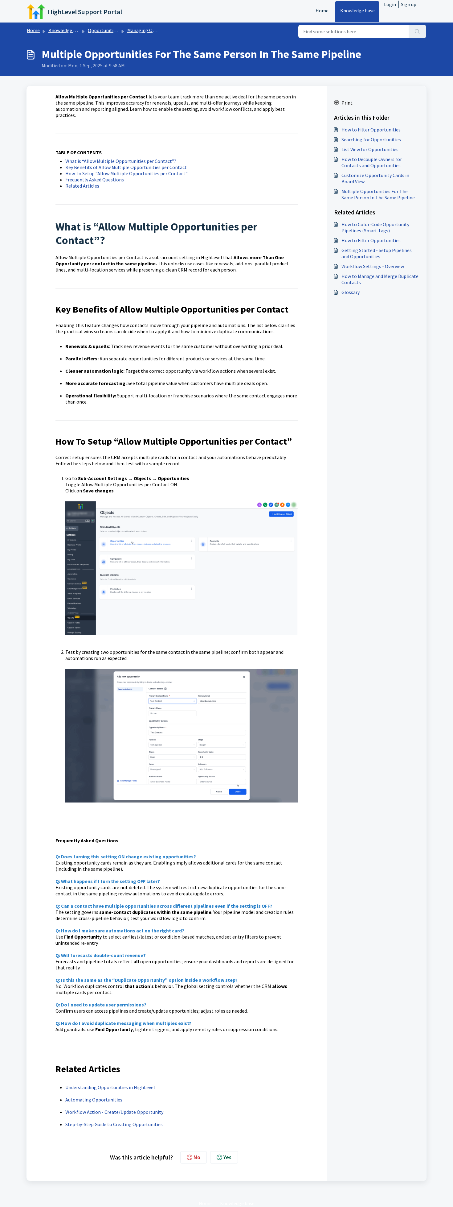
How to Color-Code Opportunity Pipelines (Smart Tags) (375, 227)
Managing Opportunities (153, 30)
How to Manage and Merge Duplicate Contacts (379, 279)
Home (322, 10)
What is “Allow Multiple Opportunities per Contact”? (120, 161)
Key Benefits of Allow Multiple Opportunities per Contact (126, 167)
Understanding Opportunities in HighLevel (110, 1087)
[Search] (417, 31)
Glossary (350, 292)
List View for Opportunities (369, 149)
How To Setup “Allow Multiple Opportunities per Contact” (126, 173)
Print (347, 103)
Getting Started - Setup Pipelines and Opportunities (376, 253)
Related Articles (82, 186)
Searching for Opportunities (371, 139)
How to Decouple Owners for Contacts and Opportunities (371, 162)
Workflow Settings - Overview (372, 266)
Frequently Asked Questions (94, 179)
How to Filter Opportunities (371, 130)
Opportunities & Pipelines (115, 30)
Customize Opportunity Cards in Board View (375, 178)
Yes (227, 1157)
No (197, 1157)
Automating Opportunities (93, 1100)
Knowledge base (357, 10)
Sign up (408, 4)
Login (390, 4)
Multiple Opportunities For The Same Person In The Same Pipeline (378, 194)
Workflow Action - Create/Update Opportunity (114, 1112)
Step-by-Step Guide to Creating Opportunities (114, 1124)
